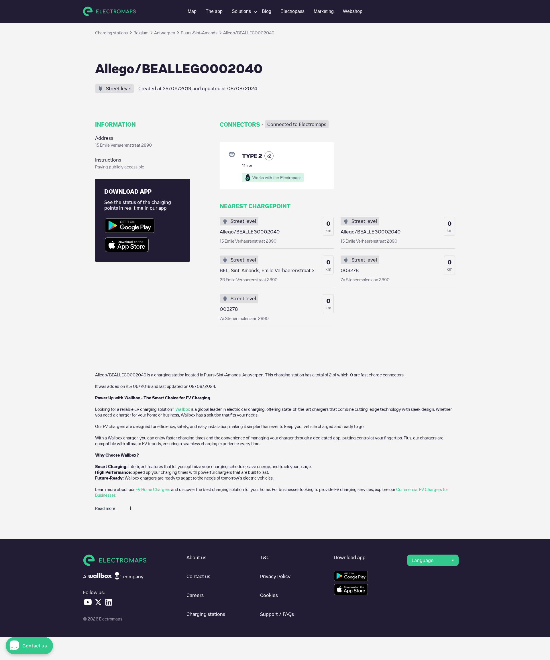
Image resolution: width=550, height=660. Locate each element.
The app (214, 11)
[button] (242, 11)
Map (192, 11)
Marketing (324, 11)
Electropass (292, 11)
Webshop (352, 11)
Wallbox (182, 409)
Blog (266, 11)
